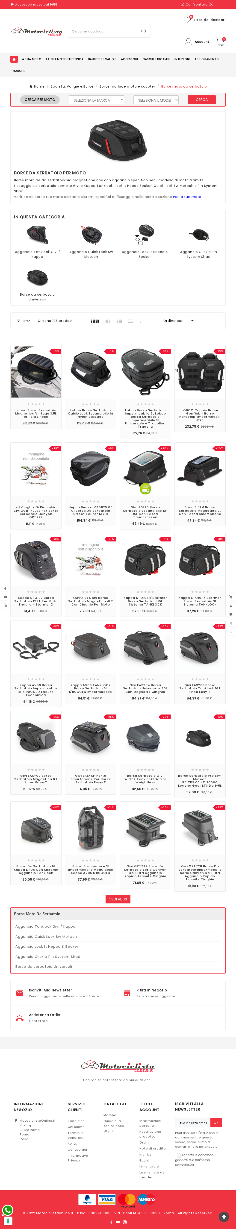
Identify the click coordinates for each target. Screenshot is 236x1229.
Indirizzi (146, 1154)
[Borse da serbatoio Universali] (37, 277)
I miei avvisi (149, 1166)
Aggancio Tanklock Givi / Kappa (37, 254)
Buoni (144, 1160)
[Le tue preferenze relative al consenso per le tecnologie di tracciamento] (8, 1221)
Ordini (144, 1142)
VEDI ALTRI (118, 899)
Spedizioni (77, 1121)
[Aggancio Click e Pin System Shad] (198, 234)
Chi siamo (76, 1127)
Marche (109, 1115)
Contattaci (77, 1149)
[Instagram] (124, 1222)
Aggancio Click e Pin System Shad (198, 254)
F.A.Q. (72, 1143)
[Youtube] (118, 1222)
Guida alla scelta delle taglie (113, 1126)
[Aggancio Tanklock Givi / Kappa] (37, 234)
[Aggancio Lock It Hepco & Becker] (145, 234)
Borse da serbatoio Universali (37, 297)
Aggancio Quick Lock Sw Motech (91, 254)
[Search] (143, 31)
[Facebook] (111, 1222)
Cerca (202, 99)
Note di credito (152, 1148)
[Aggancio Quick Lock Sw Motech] (91, 234)
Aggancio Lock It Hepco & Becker (145, 254)
